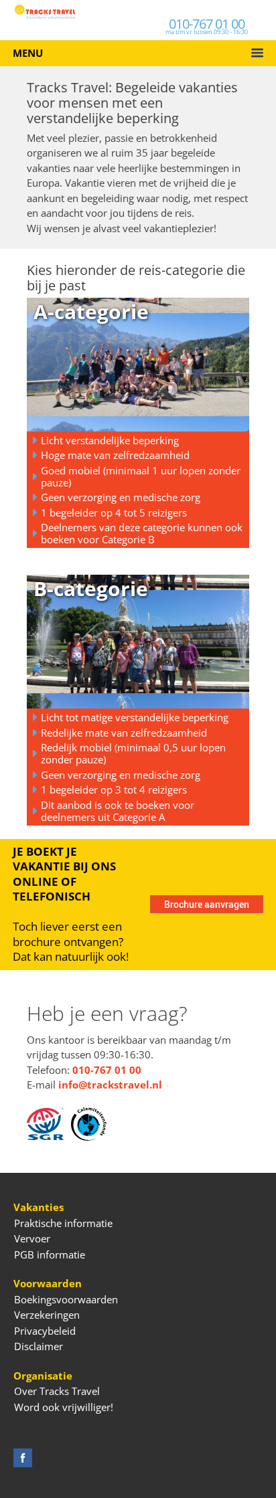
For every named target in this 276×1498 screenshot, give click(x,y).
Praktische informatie (63, 1223)
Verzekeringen (47, 1314)
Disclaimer (38, 1346)
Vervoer (32, 1238)
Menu (28, 53)
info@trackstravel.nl (110, 1084)
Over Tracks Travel (57, 1391)
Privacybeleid (45, 1330)
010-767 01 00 (207, 24)
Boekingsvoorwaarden (66, 1299)
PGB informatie (49, 1254)
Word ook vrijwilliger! (63, 1407)
